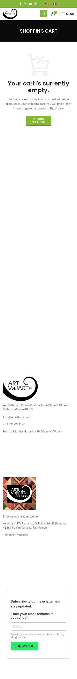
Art (5, 405)
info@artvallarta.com (16, 417)
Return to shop (38, 120)
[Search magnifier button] (43, 13)
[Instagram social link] (25, 4)
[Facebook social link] (20, 4)
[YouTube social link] (30, 4)
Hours (7, 431)
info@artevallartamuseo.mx (20, 516)
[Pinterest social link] (36, 4)
